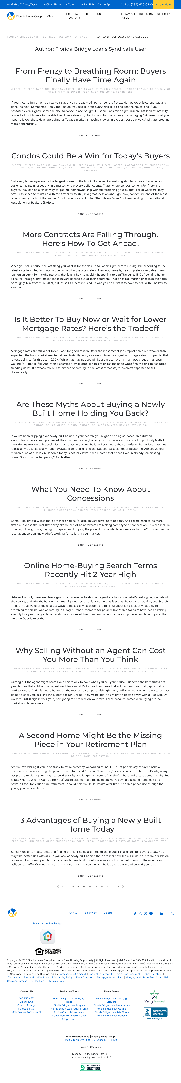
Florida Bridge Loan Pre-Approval (112, 1005)
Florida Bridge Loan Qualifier (111, 1008)
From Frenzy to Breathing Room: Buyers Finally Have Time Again (90, 75)
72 (117, 886)
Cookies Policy (153, 974)
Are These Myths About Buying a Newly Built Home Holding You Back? (90, 409)
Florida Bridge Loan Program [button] (82, 15)
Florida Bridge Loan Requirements (69, 1008)
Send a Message (26, 1005)
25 (72, 886)
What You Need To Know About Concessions (90, 494)
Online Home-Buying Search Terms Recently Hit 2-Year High (90, 570)
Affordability (137, 165)
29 (96, 886)
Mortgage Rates (116, 340)
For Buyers (124, 92)
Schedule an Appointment (26, 1012)
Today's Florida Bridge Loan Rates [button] (145, 15)
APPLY (73, 913)
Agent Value (159, 422)
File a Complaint (85, 977)
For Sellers (97, 255)
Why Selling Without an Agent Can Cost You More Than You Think (91, 655)
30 (101, 886)
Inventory (90, 170)
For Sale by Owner (86, 671)
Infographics (107, 510)
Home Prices (153, 168)
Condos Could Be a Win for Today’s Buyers (90, 155)
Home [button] (49, 16)
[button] (90, 1077)
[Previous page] (58, 886)
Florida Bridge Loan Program (69, 1005)
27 (84, 886)
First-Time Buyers (68, 92)
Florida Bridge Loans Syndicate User (55, 89)
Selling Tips (116, 255)
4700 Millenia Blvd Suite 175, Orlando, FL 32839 (90, 1039)
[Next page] (123, 886)
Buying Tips (39, 168)
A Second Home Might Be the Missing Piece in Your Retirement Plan (90, 740)
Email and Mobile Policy (36, 977)
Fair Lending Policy (62, 977)
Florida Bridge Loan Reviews (111, 1015)
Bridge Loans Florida (142, 89)
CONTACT (91, 913)
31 (107, 886)
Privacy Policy (38, 980)
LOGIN (108, 913)
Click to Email (26, 1001)
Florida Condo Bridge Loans (69, 1012)
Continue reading (91, 135)
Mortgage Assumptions (110, 977)
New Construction (132, 425)
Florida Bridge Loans (98, 92)
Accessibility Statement (73, 974)
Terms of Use (57, 980)
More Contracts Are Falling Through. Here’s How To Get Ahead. (90, 239)
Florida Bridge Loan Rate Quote (112, 1012)
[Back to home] (24, 16)
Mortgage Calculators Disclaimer (143, 977)
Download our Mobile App (47, 923)
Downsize (56, 168)
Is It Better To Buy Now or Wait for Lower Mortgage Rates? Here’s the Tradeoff (90, 324)
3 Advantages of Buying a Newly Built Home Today (90, 825)
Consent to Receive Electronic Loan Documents (115, 974)
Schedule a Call (26, 1008)
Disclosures (14, 977)
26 (78, 886)
